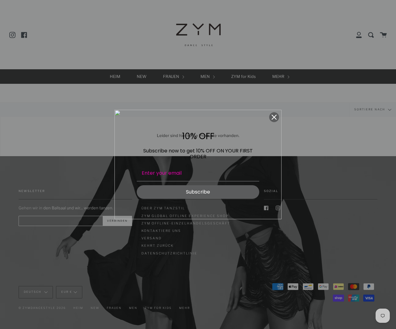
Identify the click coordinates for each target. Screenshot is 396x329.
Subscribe (198, 191)
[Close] (274, 117)
